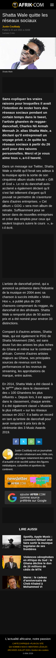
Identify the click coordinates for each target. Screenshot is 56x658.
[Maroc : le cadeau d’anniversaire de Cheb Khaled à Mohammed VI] (11, 582)
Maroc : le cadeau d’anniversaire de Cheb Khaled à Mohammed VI (35, 582)
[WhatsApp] (31, 441)
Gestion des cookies (40, 650)
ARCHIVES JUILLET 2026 (19, 650)
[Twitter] (23, 441)
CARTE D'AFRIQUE (20, 644)
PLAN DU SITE (37, 644)
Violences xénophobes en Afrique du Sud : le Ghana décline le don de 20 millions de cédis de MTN (38, 563)
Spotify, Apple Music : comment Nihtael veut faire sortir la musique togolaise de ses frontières (38, 543)
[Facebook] (16, 441)
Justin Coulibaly (11, 26)
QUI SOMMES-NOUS (18, 647)
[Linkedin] (39, 441)
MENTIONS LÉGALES (37, 647)
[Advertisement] (28, 85)
